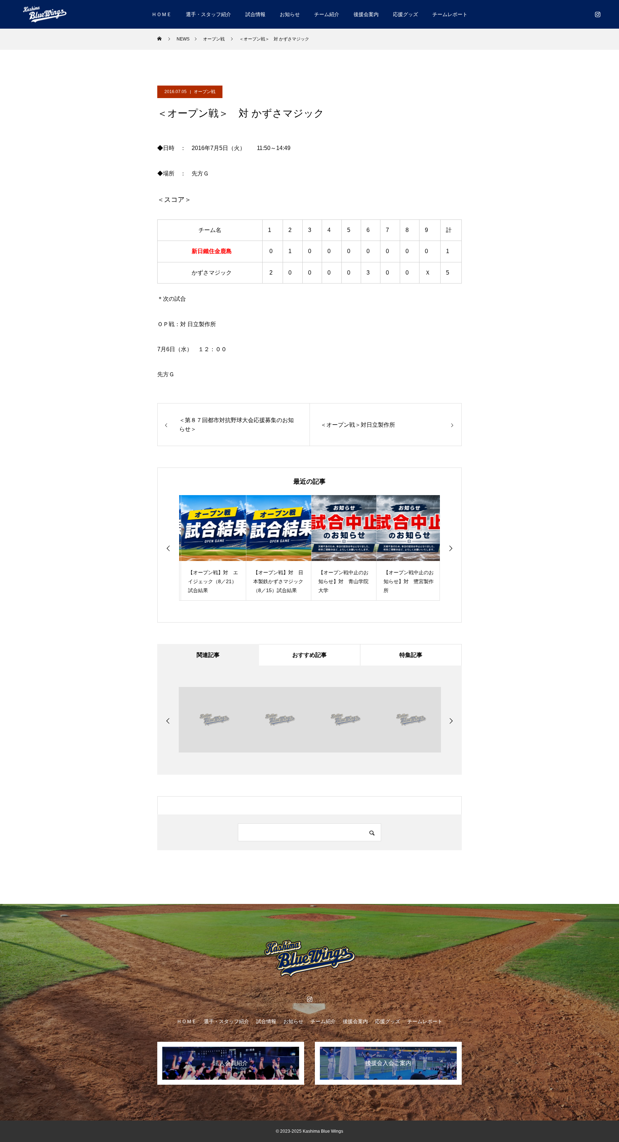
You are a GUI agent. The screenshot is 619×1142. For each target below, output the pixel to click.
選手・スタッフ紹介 (208, 14)
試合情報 (255, 14)
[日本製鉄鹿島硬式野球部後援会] (45, 14)
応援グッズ (405, 14)
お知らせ (290, 14)
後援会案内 (366, 14)
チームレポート (449, 14)
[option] (211, 548)
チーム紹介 (326, 14)
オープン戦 (204, 91)
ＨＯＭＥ (162, 14)
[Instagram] (597, 14)
